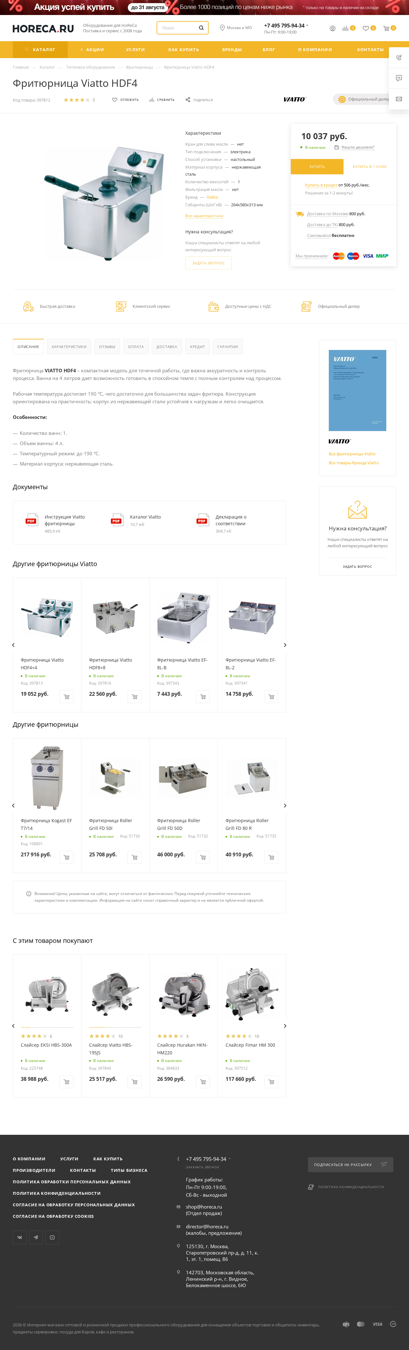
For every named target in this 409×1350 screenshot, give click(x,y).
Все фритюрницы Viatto (352, 454)
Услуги (69, 1159)
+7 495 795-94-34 (284, 25)
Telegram (36, 1237)
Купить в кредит (321, 185)
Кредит (197, 346)
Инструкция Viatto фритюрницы (65, 520)
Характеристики (69, 346)
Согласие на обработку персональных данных (74, 1205)
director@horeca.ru (207, 1226)
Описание (28, 346)
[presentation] (13, 645)
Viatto (212, 197)
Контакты (83, 1170)
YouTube (52, 1237)
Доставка (167, 346)
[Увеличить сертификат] (357, 390)
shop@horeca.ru (204, 1206)
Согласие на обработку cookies (53, 1216)
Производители (34, 1170)
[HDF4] (104, 204)
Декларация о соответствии (231, 520)
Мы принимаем (311, 256)
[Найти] (201, 27)
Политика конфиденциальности (57, 1193)
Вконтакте (20, 1237)
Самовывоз (318, 235)
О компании (29, 1159)
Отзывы (107, 346)
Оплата (136, 346)
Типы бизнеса (129, 1170)
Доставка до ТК (322, 224)
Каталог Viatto (145, 517)
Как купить (108, 1159)
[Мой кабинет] (333, 29)
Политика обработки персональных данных (72, 1182)
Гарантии (228, 346)
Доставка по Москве (327, 213)
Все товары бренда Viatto (354, 463)
